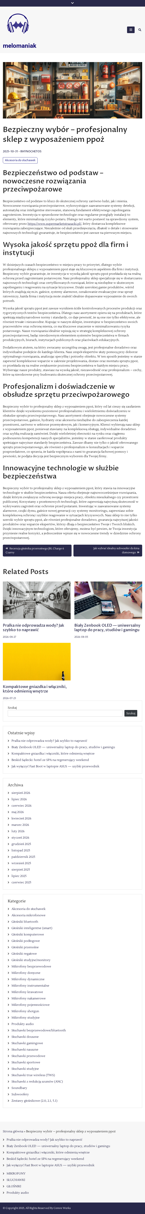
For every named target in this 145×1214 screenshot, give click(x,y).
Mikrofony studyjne (26, 1018)
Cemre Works (62, 1208)
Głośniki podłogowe (26, 941)
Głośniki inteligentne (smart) (32, 928)
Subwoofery (20, 1094)
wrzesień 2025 (21, 863)
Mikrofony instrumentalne (30, 986)
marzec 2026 (20, 825)
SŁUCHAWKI (16, 1180)
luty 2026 (18, 831)
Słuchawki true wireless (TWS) (33, 1075)
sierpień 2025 (21, 870)
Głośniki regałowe (24, 954)
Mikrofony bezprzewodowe (31, 966)
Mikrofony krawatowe (27, 992)
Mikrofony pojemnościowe (31, 1005)
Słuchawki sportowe (26, 1062)
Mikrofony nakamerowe (29, 998)
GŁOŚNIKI (14, 1186)
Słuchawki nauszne (25, 1050)
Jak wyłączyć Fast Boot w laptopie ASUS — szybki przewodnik (55, 766)
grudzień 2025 (21, 844)
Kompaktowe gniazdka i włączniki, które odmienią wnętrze (35, 689)
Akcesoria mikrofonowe (29, 915)
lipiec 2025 (19, 876)
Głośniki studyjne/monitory (31, 960)
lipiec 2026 (19, 799)
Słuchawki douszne (25, 1037)
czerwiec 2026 (22, 806)
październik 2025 (23, 857)
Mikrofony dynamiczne (28, 979)
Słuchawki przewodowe (28, 1056)
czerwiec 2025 (21, 882)
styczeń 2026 (20, 838)
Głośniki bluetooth (25, 922)
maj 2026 (18, 812)
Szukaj (12, 708)
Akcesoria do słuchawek (20, 160)
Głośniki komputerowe (28, 934)
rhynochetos (30, 151)
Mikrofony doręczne (26, 973)
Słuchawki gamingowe (27, 1043)
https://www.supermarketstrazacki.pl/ (54, 224)
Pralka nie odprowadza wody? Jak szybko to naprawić (33, 627)
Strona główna (13, 1131)
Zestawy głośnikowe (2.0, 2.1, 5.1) (34, 1101)
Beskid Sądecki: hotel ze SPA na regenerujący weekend (50, 760)
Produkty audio (23, 1024)
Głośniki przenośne (25, 947)
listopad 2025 (21, 850)
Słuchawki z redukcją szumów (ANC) (37, 1081)
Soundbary (19, 1088)
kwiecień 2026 (21, 818)
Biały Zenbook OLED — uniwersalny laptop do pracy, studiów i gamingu (107, 627)
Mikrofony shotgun (25, 1011)
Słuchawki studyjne (25, 1069)
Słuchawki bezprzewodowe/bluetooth (39, 1030)
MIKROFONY (16, 1173)
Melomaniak (19, 45)
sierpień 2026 (21, 793)
